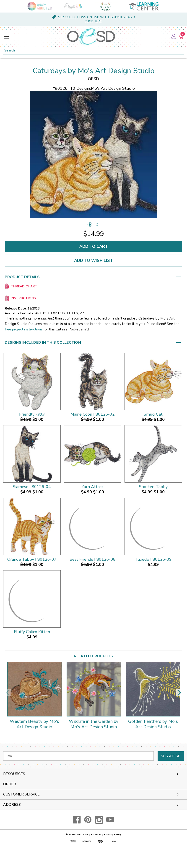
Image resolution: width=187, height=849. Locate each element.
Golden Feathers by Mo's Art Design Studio (153, 724)
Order (9, 784)
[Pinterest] (88, 820)
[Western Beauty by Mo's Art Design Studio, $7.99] (34, 689)
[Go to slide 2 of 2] (97, 224)
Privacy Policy (112, 834)
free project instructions (24, 329)
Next (179, 692)
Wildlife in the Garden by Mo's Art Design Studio (93, 724)
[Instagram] (99, 820)
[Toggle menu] (6, 36)
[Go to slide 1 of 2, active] (90, 224)
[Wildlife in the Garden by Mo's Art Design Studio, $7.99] (94, 689)
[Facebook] (77, 820)
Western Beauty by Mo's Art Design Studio (34, 724)
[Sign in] (173, 36)
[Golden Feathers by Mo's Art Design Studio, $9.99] (153, 689)
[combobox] (93, 50)
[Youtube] (110, 820)
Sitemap (96, 834)
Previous (8, 692)
